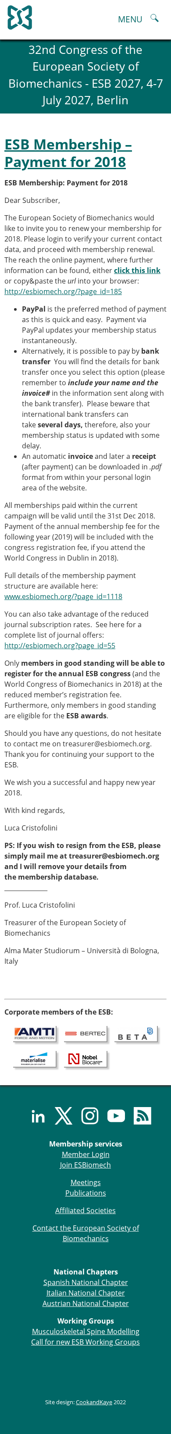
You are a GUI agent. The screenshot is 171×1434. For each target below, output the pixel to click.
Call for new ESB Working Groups (85, 1342)
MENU (130, 19)
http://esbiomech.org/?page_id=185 (63, 291)
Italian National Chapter (85, 1293)
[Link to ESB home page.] (85, 15)
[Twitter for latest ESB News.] (59, 1116)
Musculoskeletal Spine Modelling (85, 1331)
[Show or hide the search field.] (154, 19)
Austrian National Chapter (86, 1303)
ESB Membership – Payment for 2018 (68, 153)
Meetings (86, 1182)
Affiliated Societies (85, 1210)
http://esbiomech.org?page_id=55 (59, 645)
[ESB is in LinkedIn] (33, 1116)
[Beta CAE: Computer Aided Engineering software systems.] (136, 1033)
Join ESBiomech (85, 1165)
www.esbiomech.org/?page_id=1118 (63, 596)
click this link (137, 270)
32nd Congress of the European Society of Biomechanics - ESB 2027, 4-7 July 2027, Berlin (85, 75)
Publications (85, 1193)
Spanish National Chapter (85, 1282)
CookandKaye (94, 1402)
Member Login (86, 1154)
